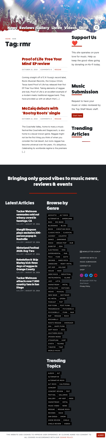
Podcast (52, 302)
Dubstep (52, 246)
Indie (59, 271)
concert (52, 387)
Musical (60, 291)
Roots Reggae (54, 323)
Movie (51, 291)
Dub (71, 243)
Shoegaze (68, 323)
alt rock (52, 384)
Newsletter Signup (91, 251)
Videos (70, 28)
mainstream (53, 402)
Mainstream (53, 284)
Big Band (59, 222)
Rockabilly (53, 319)
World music (54, 350)
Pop (61, 302)
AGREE (101, 435)
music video (53, 406)
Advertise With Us (88, 258)
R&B (72, 312)
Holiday (62, 267)
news (64, 406)
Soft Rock (53, 329)
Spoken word (54, 337)
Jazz (50, 281)
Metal (65, 284)
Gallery (42, 28)
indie (71, 398)
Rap (49, 316)
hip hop (62, 398)
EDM (61, 246)
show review (54, 420)
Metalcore (53, 288)
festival (52, 395)
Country (63, 236)
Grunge (51, 260)
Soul (63, 329)
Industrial (66, 274)
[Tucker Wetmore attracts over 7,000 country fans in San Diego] (10, 280)
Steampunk (53, 340)
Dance (51, 239)
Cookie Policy (66, 437)
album (51, 373)
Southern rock (55, 333)
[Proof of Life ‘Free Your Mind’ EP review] (11, 67)
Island (67, 277)
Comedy (51, 236)
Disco (50, 243)
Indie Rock (53, 274)
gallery (52, 398)
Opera (62, 298)
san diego (52, 416)
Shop (83, 28)
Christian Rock (63, 229)
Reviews (26, 28)
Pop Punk (52, 305)
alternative (53, 377)
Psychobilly (54, 312)
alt (58, 373)
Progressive (54, 309)
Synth (51, 343)
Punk (65, 312)
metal (65, 402)
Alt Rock (64, 215)
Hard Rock (63, 260)
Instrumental (54, 277)
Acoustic (52, 215)
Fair (65, 253)
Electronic (53, 250)
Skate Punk (59, 326)
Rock (66, 316)
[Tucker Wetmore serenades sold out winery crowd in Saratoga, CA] (10, 214)
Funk (58, 257)
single (66, 420)
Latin (57, 281)
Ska (49, 326)
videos (67, 423)
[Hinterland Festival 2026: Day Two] (10, 250)
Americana (67, 218)
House (51, 271)
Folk (50, 257)
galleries (63, 395)
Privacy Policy (85, 286)
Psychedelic (68, 309)
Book (50, 229)
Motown (65, 288)
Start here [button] (77, 115)
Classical (67, 232)
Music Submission (88, 262)
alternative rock (56, 380)
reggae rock (64, 409)
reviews (51, 413)
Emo (64, 250)
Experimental (54, 253)
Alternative (53, 218)
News (12, 28)
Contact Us (85, 266)
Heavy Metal (66, 264)
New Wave (52, 295)
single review (54, 423)
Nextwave (64, 295)
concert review (55, 391)
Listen (57, 28)
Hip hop (51, 267)
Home (7, 39)
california (64, 384)
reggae (51, 409)
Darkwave (61, 239)
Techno (60, 343)
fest (68, 391)
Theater (52, 347)
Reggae (58, 69)
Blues (63, 225)
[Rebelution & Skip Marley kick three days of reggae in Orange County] (10, 262)
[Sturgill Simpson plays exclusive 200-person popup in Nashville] (10, 232)
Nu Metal (52, 298)
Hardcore (52, 264)
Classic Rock (54, 232)
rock (61, 413)
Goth (65, 257)
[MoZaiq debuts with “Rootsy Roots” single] (11, 116)
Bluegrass (53, 225)
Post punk (65, 305)
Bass (50, 222)
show (63, 416)
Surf (64, 340)
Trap (61, 347)
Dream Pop (61, 243)
